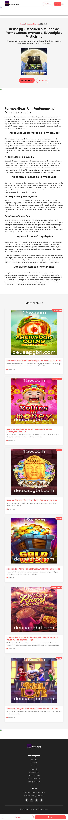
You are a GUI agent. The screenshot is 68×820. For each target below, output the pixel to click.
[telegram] (41, 800)
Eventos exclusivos (34, 775)
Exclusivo (34, 763)
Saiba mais (43, 80)
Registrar (48, 4)
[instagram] (31, 800)
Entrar (57, 4)
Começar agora (26, 80)
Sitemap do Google (34, 782)
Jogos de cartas (34, 772)
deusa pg (34, 760)
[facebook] (27, 800)
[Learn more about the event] (34, 15)
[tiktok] (36, 800)
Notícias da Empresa (32, 24)
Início (22, 24)
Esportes (34, 766)
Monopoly (34, 769)
